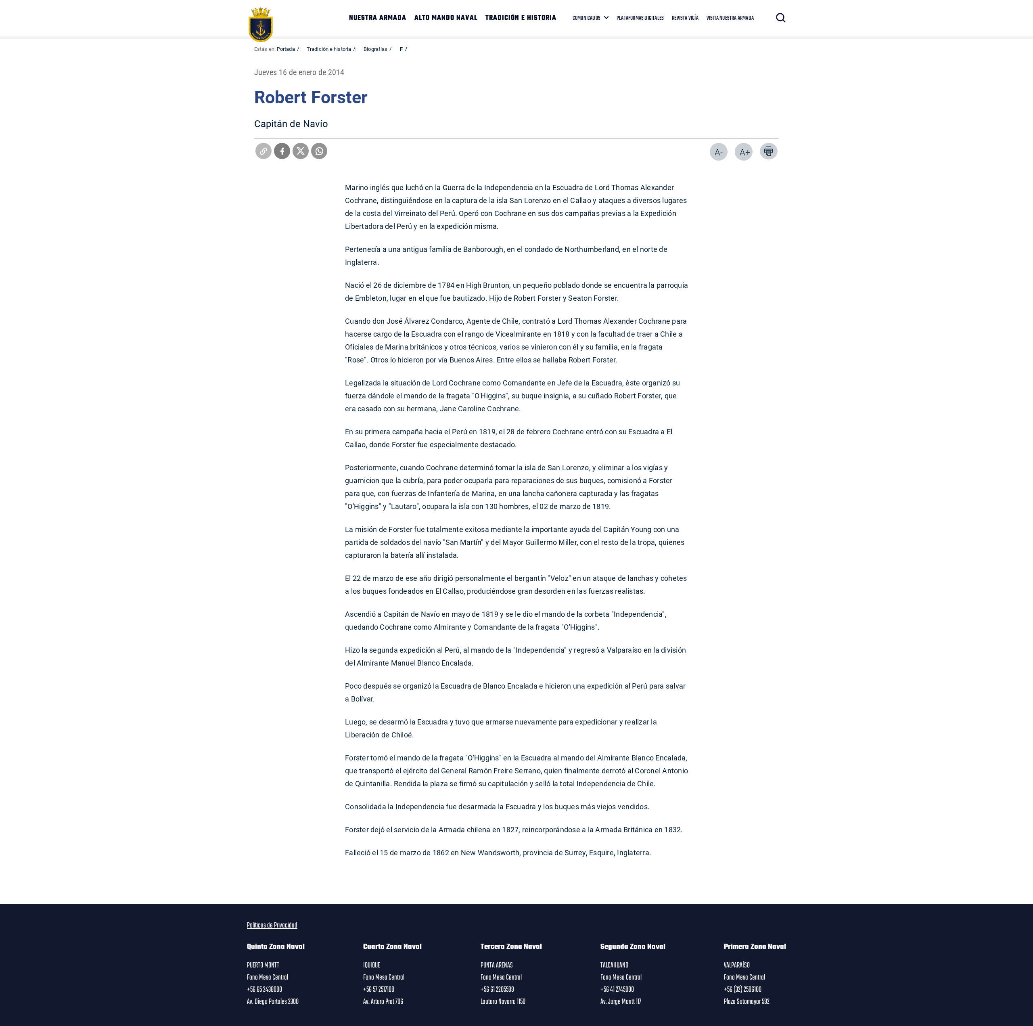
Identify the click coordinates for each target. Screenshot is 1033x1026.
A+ (745, 152)
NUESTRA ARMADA (377, 18)
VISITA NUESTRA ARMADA (730, 18)
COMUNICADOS (586, 18)
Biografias (375, 48)
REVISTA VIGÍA (685, 18)
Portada (286, 48)
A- (719, 152)
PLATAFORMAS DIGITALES (640, 18)
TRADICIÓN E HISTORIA (520, 18)
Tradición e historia (329, 48)
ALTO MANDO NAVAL (445, 18)
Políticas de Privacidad (272, 925)
